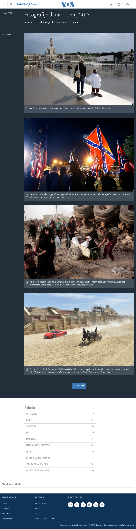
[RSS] (95, 504)
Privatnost (6, 514)
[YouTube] (111, 5)
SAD (37, 509)
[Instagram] (119, 5)
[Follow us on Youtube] (89, 504)
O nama (5, 504)
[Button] (6, 35)
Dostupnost (7, 519)
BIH (36, 514)
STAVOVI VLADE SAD (44, 519)
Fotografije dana (27, 4)
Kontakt (5, 509)
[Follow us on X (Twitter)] (76, 504)
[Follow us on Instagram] (83, 504)
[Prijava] (102, 504)
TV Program (40, 504)
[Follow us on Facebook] (70, 504)
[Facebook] (128, 5)
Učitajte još (79, 386)
